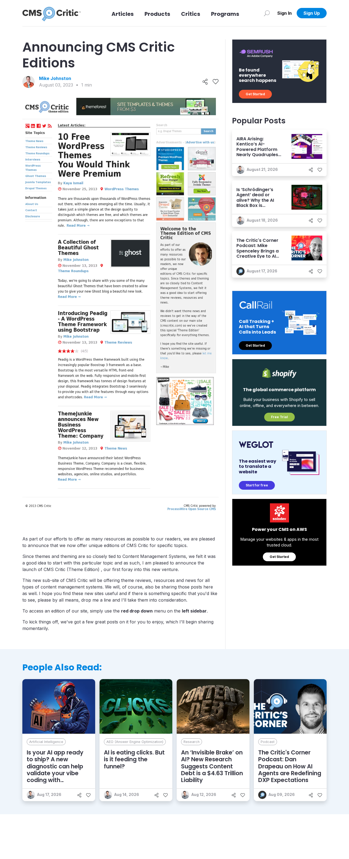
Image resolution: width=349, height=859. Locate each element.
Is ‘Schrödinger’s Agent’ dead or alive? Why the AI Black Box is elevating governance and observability (255, 205)
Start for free (257, 485)
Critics (190, 14)
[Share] (205, 81)
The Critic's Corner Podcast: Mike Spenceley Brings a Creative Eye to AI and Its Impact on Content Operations (258, 253)
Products (157, 14)
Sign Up (311, 13)
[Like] (215, 81)
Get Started (255, 94)
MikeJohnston (55, 78)
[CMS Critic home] (52, 13)
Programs (225, 14)
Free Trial (279, 417)
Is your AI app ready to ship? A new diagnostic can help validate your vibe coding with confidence (55, 769)
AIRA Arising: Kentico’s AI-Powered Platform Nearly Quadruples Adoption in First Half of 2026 (257, 152)
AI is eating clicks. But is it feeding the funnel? (134, 759)
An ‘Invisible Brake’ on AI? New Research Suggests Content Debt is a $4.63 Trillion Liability (212, 766)
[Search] (267, 13)
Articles (123, 14)
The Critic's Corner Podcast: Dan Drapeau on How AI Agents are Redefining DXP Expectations (289, 766)
